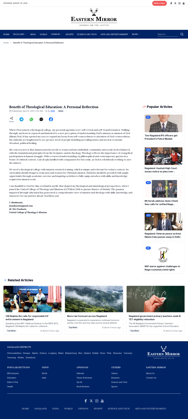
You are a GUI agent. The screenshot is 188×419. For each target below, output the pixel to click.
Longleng (52, 353)
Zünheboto (30, 357)
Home (6, 34)
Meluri (61, 353)
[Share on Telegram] (21, 119)
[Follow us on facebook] (171, 3)
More (135, 34)
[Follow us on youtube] (183, 3)
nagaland (18, 34)
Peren (102, 353)
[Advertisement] (94, 74)
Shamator (117, 353)
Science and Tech (119, 382)
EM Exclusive (13, 373)
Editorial (80, 373)
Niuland (87, 353)
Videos (114, 373)
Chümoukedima (14, 353)
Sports (114, 386)
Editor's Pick (12, 382)
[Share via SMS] (41, 119)
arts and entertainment (114, 34)
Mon (80, 353)
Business (115, 378)
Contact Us (151, 378)
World (43, 34)
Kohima (43, 353)
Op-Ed (79, 382)
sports (69, 34)
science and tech (87, 34)
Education (11, 378)
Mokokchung (71, 353)
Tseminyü (128, 353)
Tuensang (11, 357)
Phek (109, 353)
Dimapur (26, 353)
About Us (150, 373)
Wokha (21, 357)
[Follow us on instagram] (179, 3)
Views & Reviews (84, 378)
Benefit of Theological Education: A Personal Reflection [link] (38, 43)
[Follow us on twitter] (175, 3)
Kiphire (35, 353)
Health (10, 386)
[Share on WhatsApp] (31, 119)
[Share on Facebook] (51, 119)
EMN (53, 111)
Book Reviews (83, 386)
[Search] (182, 34)
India (33, 34)
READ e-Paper (159, 3)
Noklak (95, 353)
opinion (55, 34)
